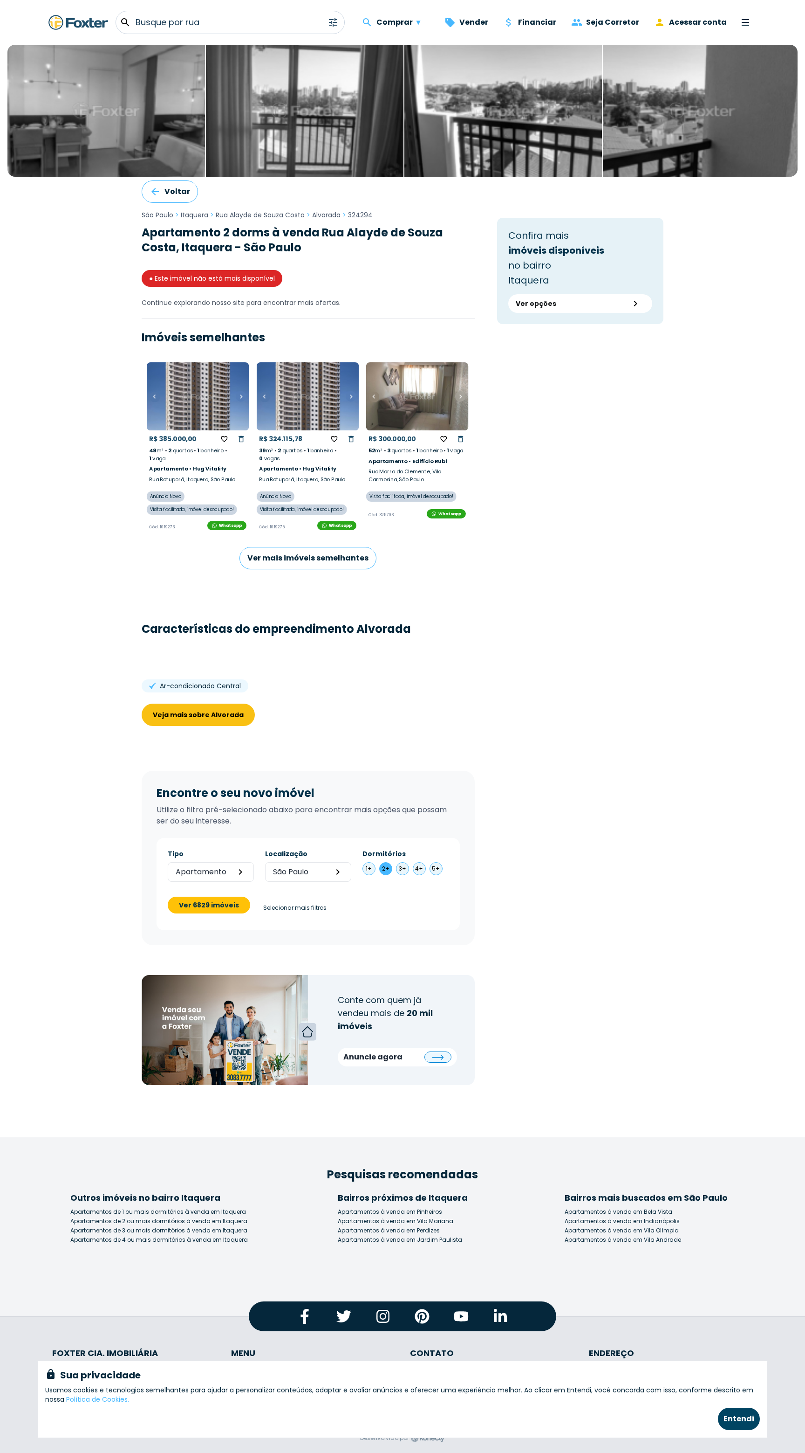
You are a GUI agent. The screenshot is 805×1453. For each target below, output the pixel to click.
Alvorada (326, 215)
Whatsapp (230, 525)
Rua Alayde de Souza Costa (260, 215)
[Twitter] (343, 1316)
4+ (419, 868)
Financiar (537, 22)
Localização (286, 853)
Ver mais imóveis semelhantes (307, 558)
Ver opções (536, 303)
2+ (385, 868)
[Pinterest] (422, 1316)
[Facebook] (304, 1316)
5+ (436, 868)
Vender (473, 22)
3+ (402, 868)
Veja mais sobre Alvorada (198, 715)
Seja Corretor (612, 22)
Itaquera (194, 215)
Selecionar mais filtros (295, 908)
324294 (360, 215)
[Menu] (745, 22)
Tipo (176, 853)
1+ (369, 868)
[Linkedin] (500, 1316)
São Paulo (157, 215)
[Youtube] (461, 1316)
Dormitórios (384, 853)
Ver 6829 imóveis (209, 905)
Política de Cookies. (97, 1399)
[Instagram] (383, 1316)
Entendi (738, 1418)
